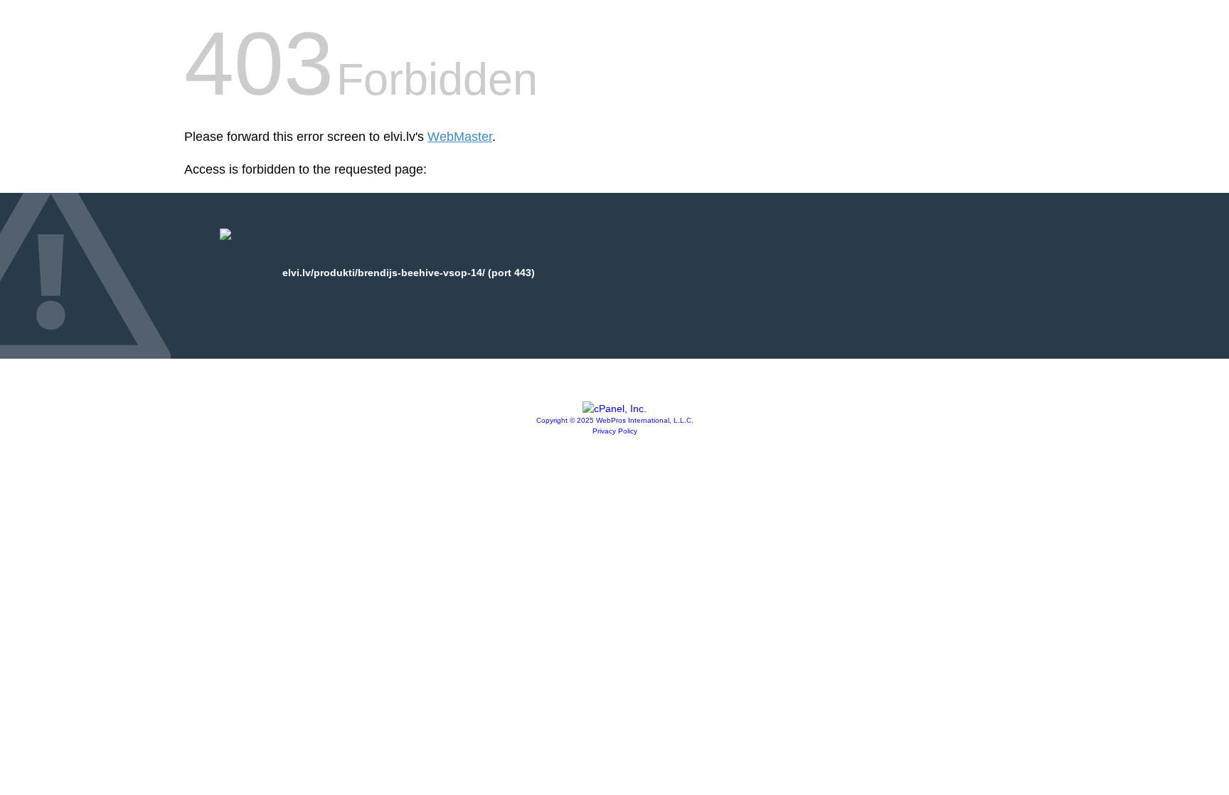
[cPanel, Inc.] (614, 408)
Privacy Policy (614, 431)
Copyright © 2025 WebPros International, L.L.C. (614, 420)
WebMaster (459, 137)
